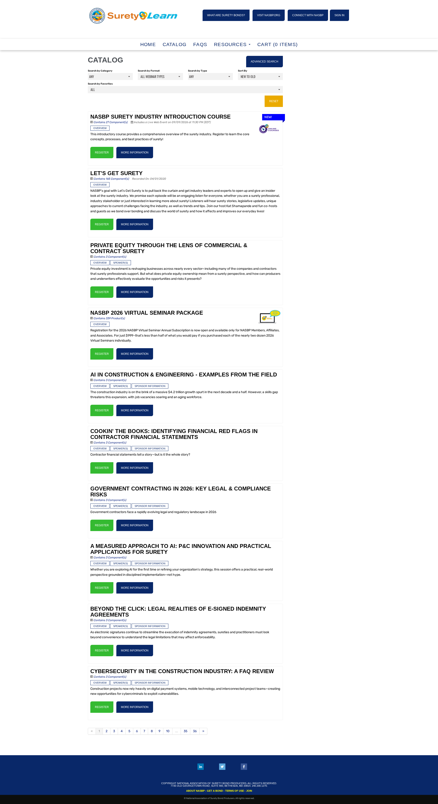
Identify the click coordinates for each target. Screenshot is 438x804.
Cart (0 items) (277, 44)
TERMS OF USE (234, 790)
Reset (273, 101)
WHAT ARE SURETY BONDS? (226, 15)
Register (102, 152)
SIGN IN (339, 15)
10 (167, 731)
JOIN (249, 790)
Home (148, 44)
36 (195, 731)
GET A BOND (215, 790)
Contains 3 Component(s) (110, 256)
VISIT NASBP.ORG (268, 15)
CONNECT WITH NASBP (307, 15)
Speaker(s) (120, 262)
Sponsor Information (150, 386)
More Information (135, 152)
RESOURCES (231, 44)
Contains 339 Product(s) (109, 318)
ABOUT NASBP (195, 790)
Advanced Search (264, 61)
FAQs (200, 44)
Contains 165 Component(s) (111, 178)
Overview (100, 128)
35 (185, 731)
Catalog (174, 44)
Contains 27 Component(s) (111, 122)
